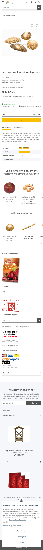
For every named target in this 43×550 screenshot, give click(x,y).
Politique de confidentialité (17, 520)
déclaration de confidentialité (29, 394)
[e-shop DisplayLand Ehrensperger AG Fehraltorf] (9, 2)
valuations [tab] (18, 128)
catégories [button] (6, 286)
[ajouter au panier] (3, 22)
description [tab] (6, 128)
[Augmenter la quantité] (39, 114)
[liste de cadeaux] (35, 2)
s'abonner (33, 403)
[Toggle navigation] (3, 1)
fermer (22, 542)
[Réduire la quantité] (4, 114)
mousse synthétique (24, 152)
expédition (19, 96)
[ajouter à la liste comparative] (32, 26)
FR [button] (26, 2)
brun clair (25, 147)
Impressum (6, 526)
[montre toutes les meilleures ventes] (40, 462)
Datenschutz (17, 526)
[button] (32, 2)
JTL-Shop (24, 547)
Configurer (22, 537)
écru (20, 147)
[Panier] (39, 2)
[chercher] (39, 7)
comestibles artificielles (16, 80)
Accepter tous (22, 531)
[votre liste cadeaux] (37, 26)
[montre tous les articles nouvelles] (40, 415)
